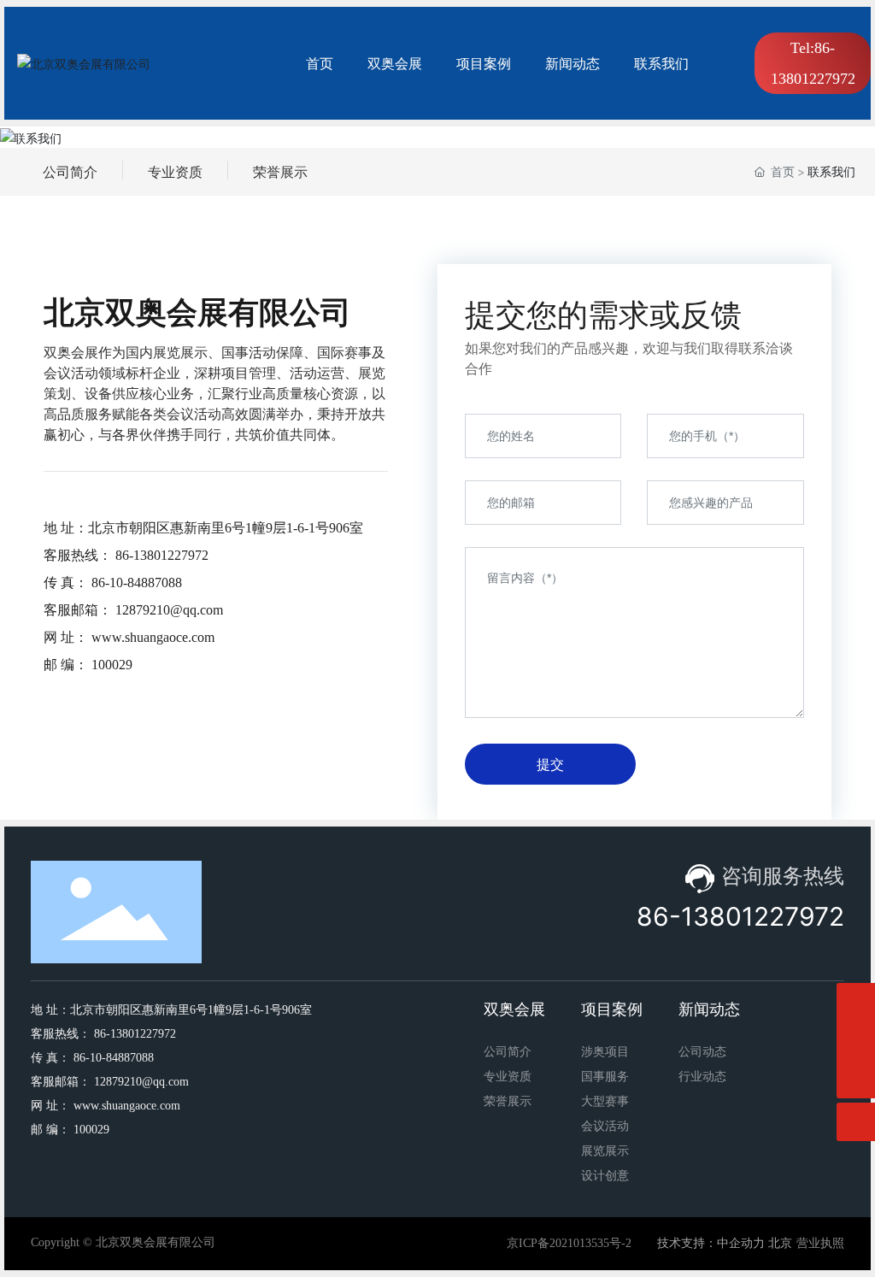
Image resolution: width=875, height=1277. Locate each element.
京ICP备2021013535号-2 (569, 1243)
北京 (780, 1243)
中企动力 (741, 1243)
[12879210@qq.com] (856, 1002)
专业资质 (175, 171)
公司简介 (70, 171)
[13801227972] (856, 1040)
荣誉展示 (280, 171)
